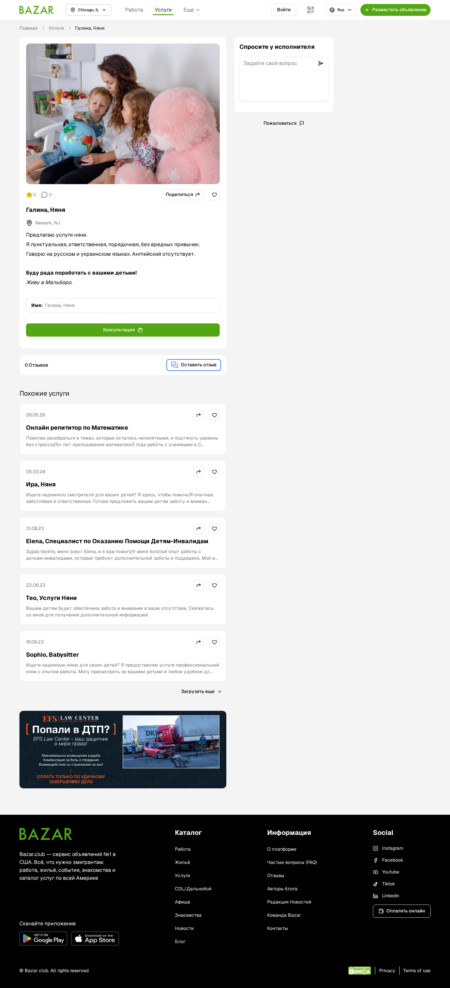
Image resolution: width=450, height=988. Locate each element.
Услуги (163, 9)
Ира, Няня (41, 484)
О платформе (281, 849)
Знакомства (188, 915)
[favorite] (214, 194)
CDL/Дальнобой (193, 889)
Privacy (387, 970)
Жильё (182, 862)
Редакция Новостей (289, 902)
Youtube (390, 872)
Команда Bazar (284, 915)
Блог (180, 941)
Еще (188, 9)
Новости (184, 928)
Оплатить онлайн (405, 911)
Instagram (392, 848)
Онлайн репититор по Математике (77, 427)
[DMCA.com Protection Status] (359, 971)
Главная (28, 28)
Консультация (119, 330)
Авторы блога (282, 889)
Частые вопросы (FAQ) (292, 862)
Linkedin (390, 896)
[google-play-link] (43, 938)
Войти (284, 10)
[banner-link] (122, 750)
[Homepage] (36, 10)
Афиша (182, 902)
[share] (198, 415)
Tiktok (388, 884)
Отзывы (275, 875)
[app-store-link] (95, 938)
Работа (134, 9)
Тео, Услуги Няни (51, 598)
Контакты (277, 928)
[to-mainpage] (45, 834)
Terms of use (417, 970)
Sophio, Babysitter (52, 654)
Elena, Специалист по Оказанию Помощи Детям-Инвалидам (117, 541)
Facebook (392, 860)
